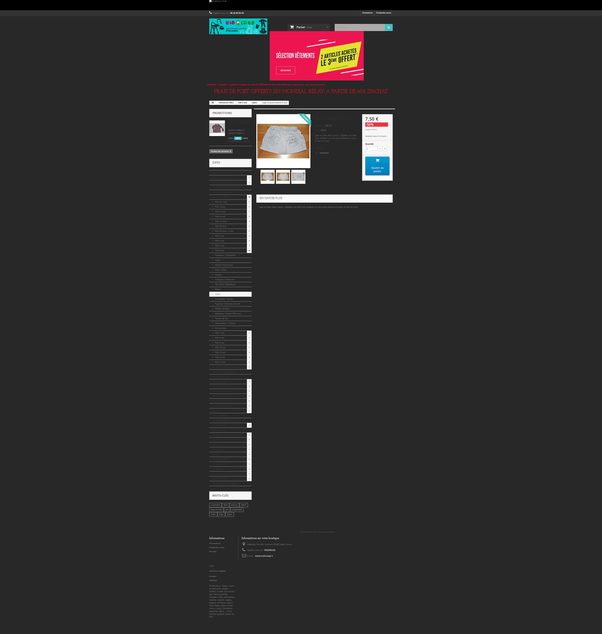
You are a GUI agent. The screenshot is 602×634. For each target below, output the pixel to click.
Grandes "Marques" (221, 420)
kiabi (213, 514)
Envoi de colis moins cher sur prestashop (318, 532)
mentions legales (217, 571)
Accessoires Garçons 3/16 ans (226, 182)
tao (227, 509)
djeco (229, 514)
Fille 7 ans (219, 333)
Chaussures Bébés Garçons (225, 187)
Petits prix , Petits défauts (224, 483)
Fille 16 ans (219, 362)
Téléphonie (217, 469)
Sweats (218, 275)
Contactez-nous (383, 13)
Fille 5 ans (219, 245)
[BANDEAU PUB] (301, 5)
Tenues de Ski (221, 318)
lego (221, 514)
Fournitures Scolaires (222, 474)
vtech (243, 505)
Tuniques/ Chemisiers (224, 279)
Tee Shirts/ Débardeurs (225, 284)
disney (234, 505)
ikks (225, 505)
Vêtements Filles (220, 197)
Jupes (217, 294)
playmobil (237, 509)
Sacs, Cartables (219, 415)
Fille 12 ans (219, 352)
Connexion (367, 13)
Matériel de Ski (219, 478)
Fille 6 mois (219, 211)
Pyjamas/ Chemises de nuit (227, 304)
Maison (215, 454)
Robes (217, 289)
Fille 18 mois (220, 226)
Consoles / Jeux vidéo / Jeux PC (228, 435)
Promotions (222, 113)
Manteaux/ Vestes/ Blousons (227, 313)
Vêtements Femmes (221, 396)
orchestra (215, 505)
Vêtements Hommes (222, 381)
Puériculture (218, 449)
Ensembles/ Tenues (223, 299)
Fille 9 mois (219, 216)
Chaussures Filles (221, 376)
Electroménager (220, 459)
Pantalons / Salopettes (225, 255)
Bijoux (215, 410)
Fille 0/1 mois (220, 202)
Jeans (217, 260)
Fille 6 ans (219, 250)
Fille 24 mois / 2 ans (223, 231)
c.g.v (211, 565)
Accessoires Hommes (222, 386)
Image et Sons (219, 464)
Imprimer (324, 153)
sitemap (213, 580)
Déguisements (219, 430)
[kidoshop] (238, 26)
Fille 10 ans (219, 347)
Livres (215, 440)
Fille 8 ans (219, 338)
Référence (320, 125)
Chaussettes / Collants (225, 323)
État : (317, 130)
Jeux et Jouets (219, 425)
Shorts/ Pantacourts (223, 265)
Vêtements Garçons (221, 177)
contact (212, 576)
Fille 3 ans (219, 236)
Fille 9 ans (219, 343)
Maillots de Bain (222, 309)
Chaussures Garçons (222, 192)
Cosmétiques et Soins (223, 406)
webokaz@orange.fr (264, 556)
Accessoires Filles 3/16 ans (225, 367)
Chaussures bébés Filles (224, 372)
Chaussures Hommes (222, 391)
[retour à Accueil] (213, 103)
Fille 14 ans (219, 357)
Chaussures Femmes (222, 401)
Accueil (213, 551)
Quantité (369, 144)
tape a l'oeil (216, 509)
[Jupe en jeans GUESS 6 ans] (268, 177)
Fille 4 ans (219, 241)
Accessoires (220, 328)
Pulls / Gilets (220, 270)
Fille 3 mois (219, 207)
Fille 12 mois (220, 221)
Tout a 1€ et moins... (222, 173)
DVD (214, 444)
